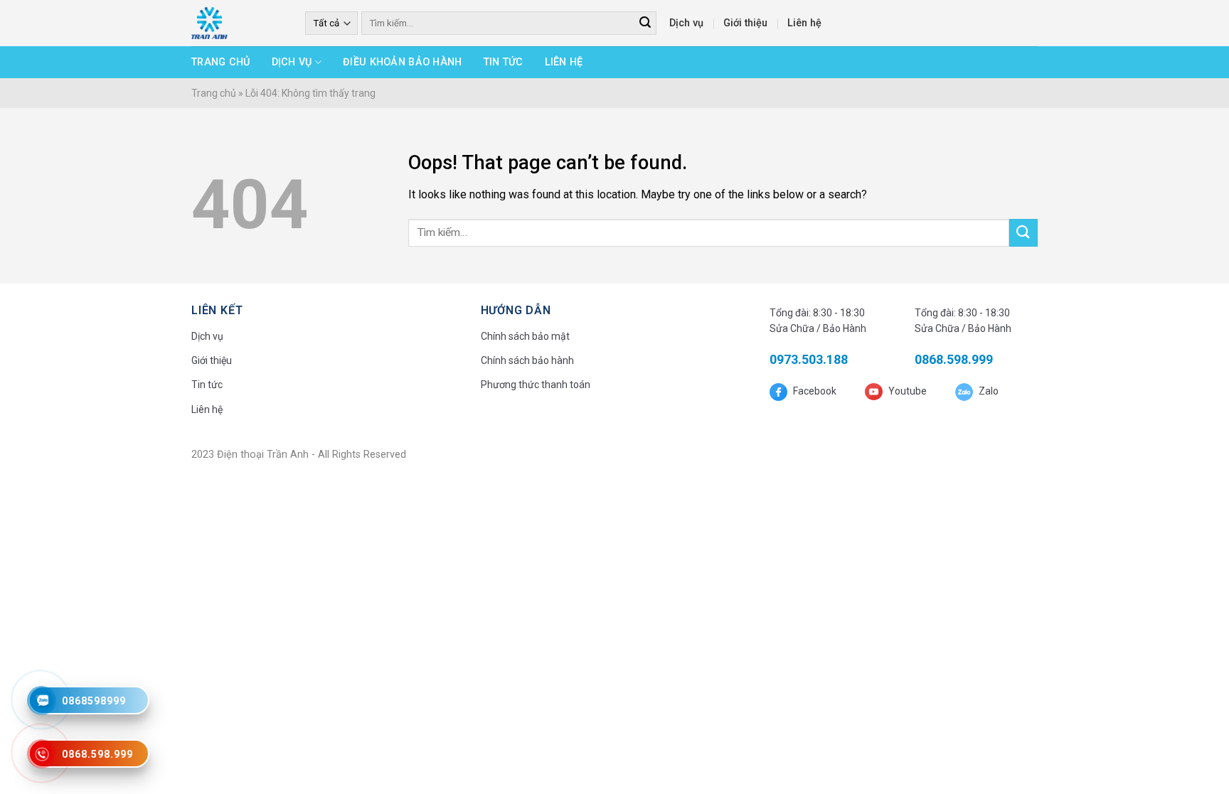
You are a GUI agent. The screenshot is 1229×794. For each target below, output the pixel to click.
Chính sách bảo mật (525, 336)
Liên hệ (804, 23)
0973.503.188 (809, 359)
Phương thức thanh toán (535, 384)
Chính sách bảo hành (527, 360)
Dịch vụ (686, 23)
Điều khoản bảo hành (402, 62)
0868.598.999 (954, 359)
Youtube (906, 391)
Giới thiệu (745, 23)
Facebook (813, 391)
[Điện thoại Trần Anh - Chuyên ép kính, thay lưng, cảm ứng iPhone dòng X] (237, 23)
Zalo (988, 391)
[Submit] (1023, 233)
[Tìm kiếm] (644, 23)
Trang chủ (220, 62)
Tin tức (503, 62)
